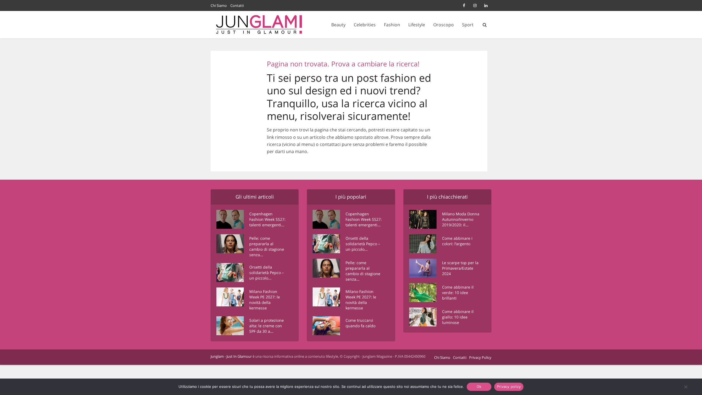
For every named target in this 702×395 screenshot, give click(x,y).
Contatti (237, 5)
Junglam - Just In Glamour (231, 356)
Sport (468, 25)
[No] (685, 387)
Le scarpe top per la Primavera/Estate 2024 (460, 268)
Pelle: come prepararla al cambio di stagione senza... (266, 246)
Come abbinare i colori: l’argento (457, 241)
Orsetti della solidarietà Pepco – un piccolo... (266, 272)
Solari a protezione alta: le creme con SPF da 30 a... (266, 326)
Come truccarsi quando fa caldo (360, 323)
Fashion (392, 25)
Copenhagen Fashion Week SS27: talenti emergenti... (267, 219)
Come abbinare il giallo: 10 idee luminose (458, 317)
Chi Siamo (219, 5)
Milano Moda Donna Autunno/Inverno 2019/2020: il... (460, 219)
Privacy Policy (480, 357)
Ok (479, 386)
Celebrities (365, 25)
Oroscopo (443, 25)
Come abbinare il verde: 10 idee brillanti (458, 292)
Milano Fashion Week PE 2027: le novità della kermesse (264, 300)
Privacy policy (509, 386)
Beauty (338, 25)
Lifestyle (416, 25)
